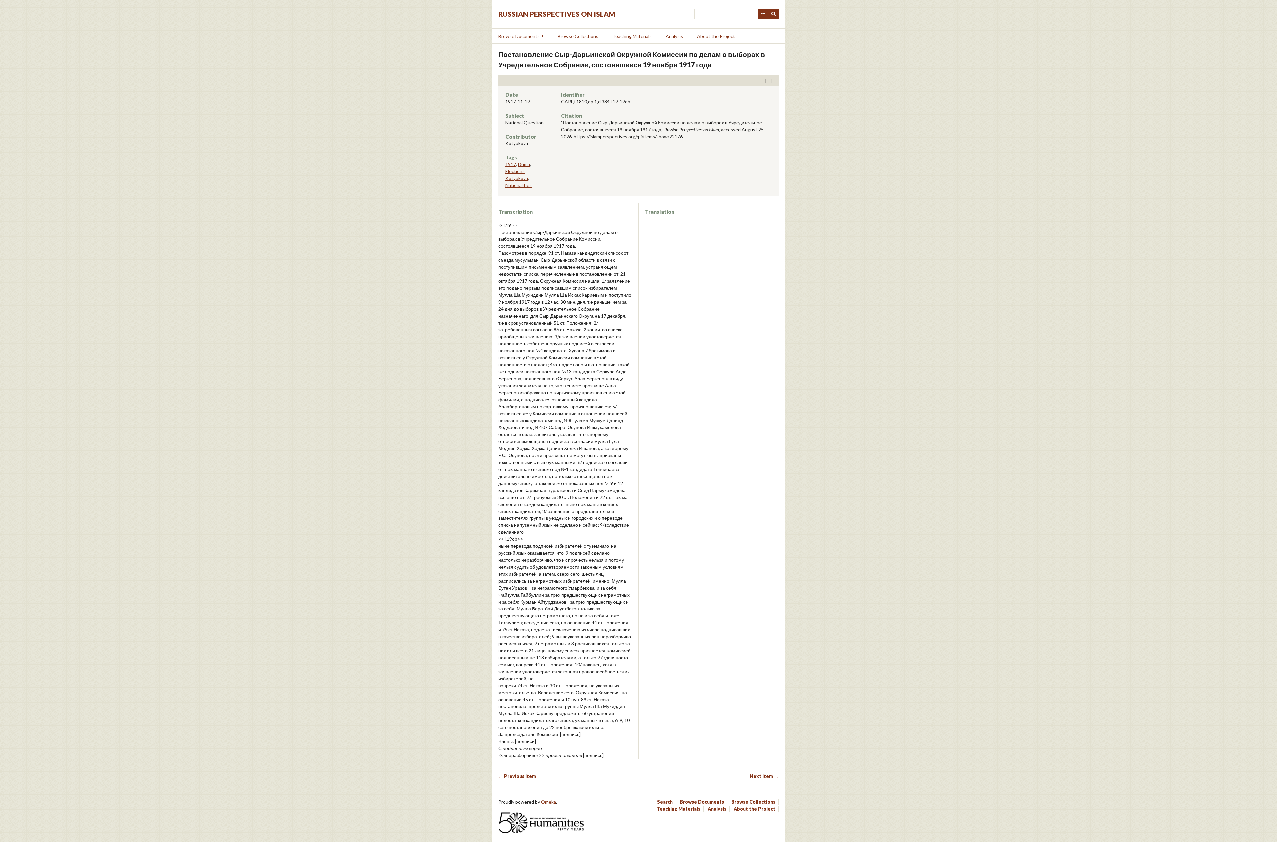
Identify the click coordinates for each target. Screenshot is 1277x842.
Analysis (674, 36)
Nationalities (518, 185)
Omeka (548, 802)
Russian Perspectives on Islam (556, 14)
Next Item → (764, 776)
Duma (524, 164)
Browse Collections (578, 36)
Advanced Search (763, 14)
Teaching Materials (632, 36)
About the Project (716, 36)
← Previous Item (517, 776)
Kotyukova (516, 178)
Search (773, 14)
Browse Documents (519, 36)
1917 (510, 164)
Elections (515, 171)
